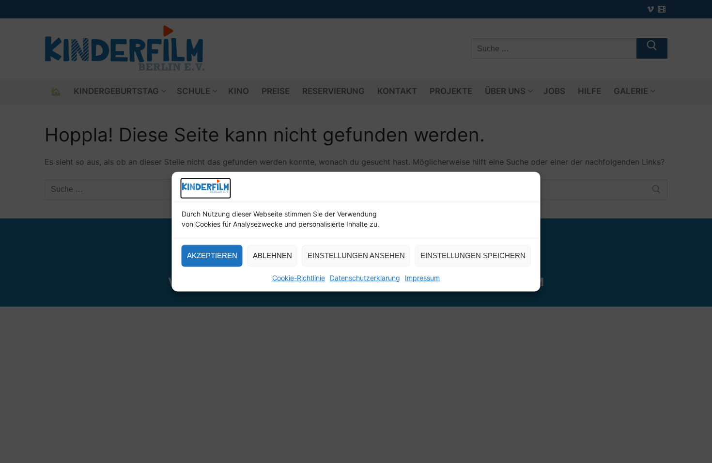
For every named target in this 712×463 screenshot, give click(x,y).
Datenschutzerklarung (365, 278)
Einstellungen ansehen (356, 255)
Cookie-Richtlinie (298, 278)
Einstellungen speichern (473, 255)
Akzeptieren (212, 255)
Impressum (422, 278)
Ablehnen (272, 255)
